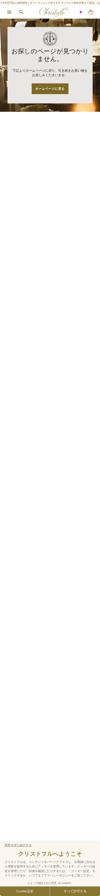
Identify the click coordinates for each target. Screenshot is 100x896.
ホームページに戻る (50, 89)
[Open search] (21, 12)
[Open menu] (9, 12)
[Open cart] (90, 12)
